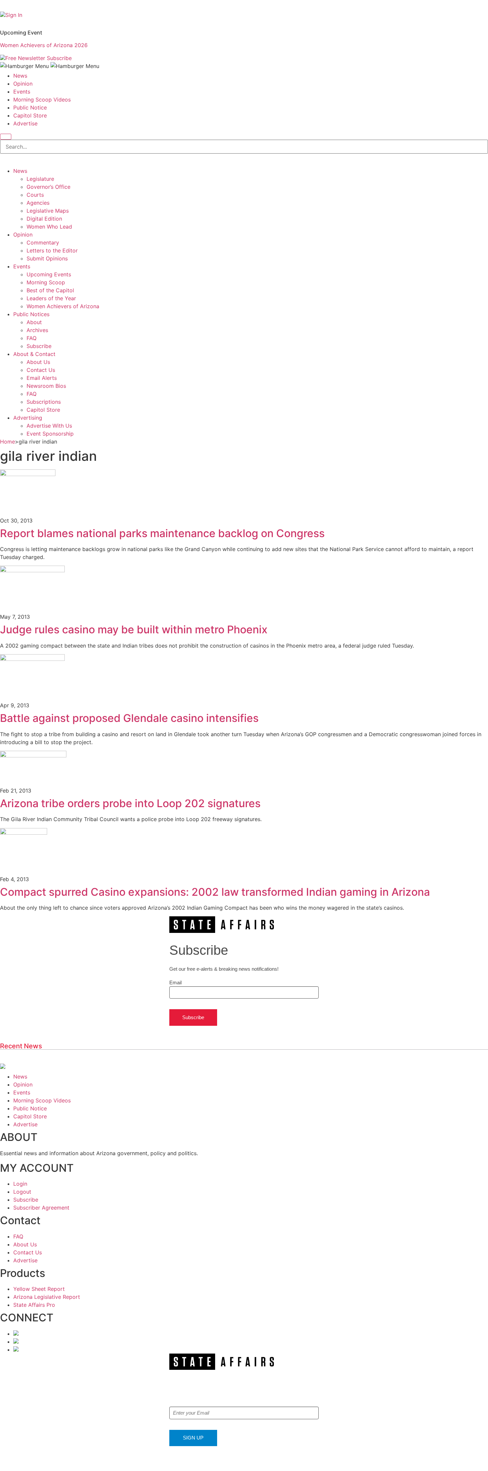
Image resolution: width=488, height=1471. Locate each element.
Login (20, 1183)
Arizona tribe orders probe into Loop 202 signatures (130, 803)
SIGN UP (193, 1437)
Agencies (38, 202)
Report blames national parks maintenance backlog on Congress (162, 533)
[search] (5, 137)
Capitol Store (30, 115)
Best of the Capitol (50, 290)
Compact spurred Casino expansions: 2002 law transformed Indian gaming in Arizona (215, 891)
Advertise (25, 123)
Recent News (21, 1046)
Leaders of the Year (51, 298)
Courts (35, 194)
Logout (22, 1191)
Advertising (27, 417)
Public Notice (30, 107)
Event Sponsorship (50, 433)
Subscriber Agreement (41, 1207)
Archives (37, 330)
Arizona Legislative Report (46, 1297)
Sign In (13, 15)
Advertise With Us (49, 425)
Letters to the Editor (52, 250)
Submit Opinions (47, 258)
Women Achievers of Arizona (63, 306)
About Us (38, 362)
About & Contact (34, 354)
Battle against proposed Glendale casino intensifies (129, 718)
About (34, 322)
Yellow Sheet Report (39, 1289)
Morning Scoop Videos (42, 99)
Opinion (23, 83)
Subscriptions (44, 401)
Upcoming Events (49, 274)
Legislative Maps (48, 210)
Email (175, 982)
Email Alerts (42, 378)
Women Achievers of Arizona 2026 (44, 45)
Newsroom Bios (46, 386)
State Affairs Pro (34, 1304)
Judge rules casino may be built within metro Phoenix (134, 629)
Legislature (40, 178)
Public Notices (31, 314)
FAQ (32, 338)
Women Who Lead (49, 226)
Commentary (43, 242)
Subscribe (59, 58)
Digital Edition (44, 218)
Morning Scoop (46, 282)
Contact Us (41, 370)
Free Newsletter (25, 58)
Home (7, 441)
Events (21, 91)
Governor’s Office (48, 186)
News (20, 75)
